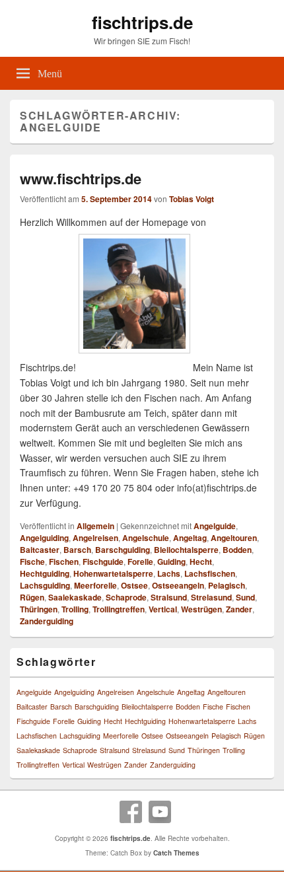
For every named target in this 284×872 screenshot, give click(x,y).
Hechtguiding (44, 573)
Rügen (32, 597)
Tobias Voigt (191, 199)
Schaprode (126, 597)
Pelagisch (226, 585)
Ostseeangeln (178, 585)
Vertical (163, 609)
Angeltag (190, 538)
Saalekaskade (75, 597)
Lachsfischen (209, 573)
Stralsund (169, 597)
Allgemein (95, 526)
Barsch (77, 550)
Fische (32, 561)
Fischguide (103, 561)
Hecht (201, 561)
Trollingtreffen (118, 609)
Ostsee (134, 585)
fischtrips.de (142, 22)
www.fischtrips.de (80, 178)
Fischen (64, 561)
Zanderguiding (46, 621)
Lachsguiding (45, 585)
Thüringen (38, 609)
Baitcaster (39, 550)
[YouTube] (160, 812)
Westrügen (201, 609)
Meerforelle (95, 585)
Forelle (140, 561)
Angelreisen (95, 538)
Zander (239, 609)
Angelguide (215, 526)
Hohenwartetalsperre (113, 573)
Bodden (237, 550)
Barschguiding (122, 550)
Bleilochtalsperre (186, 550)
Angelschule (145, 538)
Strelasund (211, 597)
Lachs (168, 573)
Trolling (75, 609)
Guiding (171, 561)
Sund (245, 597)
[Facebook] (131, 812)
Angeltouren (234, 538)
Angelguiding (44, 538)
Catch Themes (176, 852)
